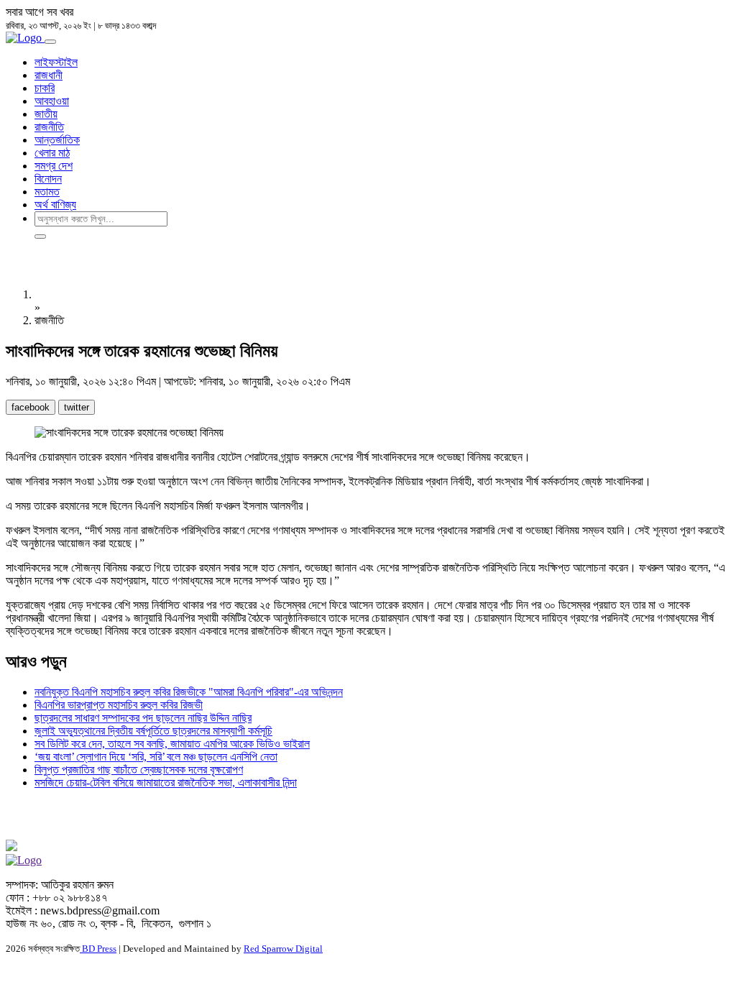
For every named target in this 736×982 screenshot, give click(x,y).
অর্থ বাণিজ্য (55, 204)
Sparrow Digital (283, 948)
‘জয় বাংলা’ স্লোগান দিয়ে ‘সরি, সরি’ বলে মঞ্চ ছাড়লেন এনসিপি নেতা (155, 757)
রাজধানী (48, 75)
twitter (76, 407)
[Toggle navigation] (50, 42)
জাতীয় (46, 114)
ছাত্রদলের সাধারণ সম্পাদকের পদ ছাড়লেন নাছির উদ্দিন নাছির (143, 718)
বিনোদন (48, 179)
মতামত (47, 191)
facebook (31, 407)
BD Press (98, 948)
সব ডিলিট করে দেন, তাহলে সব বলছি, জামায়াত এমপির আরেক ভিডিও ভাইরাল (172, 744)
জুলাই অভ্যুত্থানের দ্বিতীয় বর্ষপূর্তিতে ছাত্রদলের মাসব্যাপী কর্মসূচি (153, 731)
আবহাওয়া (51, 101)
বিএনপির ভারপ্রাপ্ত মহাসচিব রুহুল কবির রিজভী (118, 705)
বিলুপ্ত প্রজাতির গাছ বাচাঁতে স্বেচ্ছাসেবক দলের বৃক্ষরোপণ (138, 769)
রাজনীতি (49, 127)
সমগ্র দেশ (53, 166)
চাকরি (44, 88)
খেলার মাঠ (52, 153)
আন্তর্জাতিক (57, 140)
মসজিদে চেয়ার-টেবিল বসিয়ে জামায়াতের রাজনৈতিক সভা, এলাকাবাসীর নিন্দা (165, 782)
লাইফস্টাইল (56, 62)
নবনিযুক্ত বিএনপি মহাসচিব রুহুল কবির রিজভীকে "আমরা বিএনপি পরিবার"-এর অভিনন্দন (188, 692)
